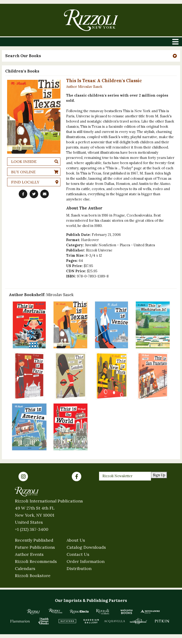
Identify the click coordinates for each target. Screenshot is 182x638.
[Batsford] (67, 621)
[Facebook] (76, 476)
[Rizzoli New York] (91, 20)
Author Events (29, 554)
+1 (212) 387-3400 (31, 529)
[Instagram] (23, 476)
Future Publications (35, 547)
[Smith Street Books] (43, 621)
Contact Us (78, 554)
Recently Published (34, 540)
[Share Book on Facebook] (23, 194)
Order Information (86, 561)
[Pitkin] (162, 621)
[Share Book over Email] (44, 194)
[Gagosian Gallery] (91, 621)
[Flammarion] (20, 621)
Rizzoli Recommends (36, 561)
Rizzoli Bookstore (32, 575)
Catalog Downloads (86, 547)
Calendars (25, 568)
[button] (91, 55)
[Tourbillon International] (138, 621)
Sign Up (159, 475)
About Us (76, 540)
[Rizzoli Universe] (55, 611)
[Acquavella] (115, 621)
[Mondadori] (150, 611)
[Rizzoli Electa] (79, 611)
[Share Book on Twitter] (34, 194)
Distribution (79, 568)
